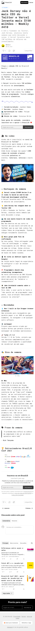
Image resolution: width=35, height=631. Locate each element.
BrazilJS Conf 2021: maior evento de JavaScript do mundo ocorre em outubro (12, 578)
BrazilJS (8, 44)
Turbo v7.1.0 (9, 335)
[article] (17, 553)
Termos (23, 616)
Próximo (28, 508)
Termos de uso (28, 491)
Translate (5, 7)
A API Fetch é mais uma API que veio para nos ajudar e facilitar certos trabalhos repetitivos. (12, 566)
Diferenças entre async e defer (12, 549)
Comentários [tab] (6, 521)
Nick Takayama (8, 440)
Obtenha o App (26, 623)
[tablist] (9, 521)
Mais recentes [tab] (14, 543)
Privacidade (16, 616)
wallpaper (8, 324)
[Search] (32, 543)
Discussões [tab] (23, 543)
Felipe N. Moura (13, 569)
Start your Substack (12, 623)
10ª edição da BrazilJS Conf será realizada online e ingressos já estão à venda (13, 583)
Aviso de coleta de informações (23, 493)
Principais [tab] (5, 543)
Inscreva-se (24, 2)
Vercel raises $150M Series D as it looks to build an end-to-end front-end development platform (16, 194)
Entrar (31, 2)
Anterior (7, 508)
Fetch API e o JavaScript (12, 563)
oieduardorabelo (14, 556)
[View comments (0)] (9, 51)
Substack (9, 627)
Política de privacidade (18, 495)
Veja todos (6, 593)
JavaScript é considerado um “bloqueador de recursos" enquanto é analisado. (12, 553)
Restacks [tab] (14, 521)
